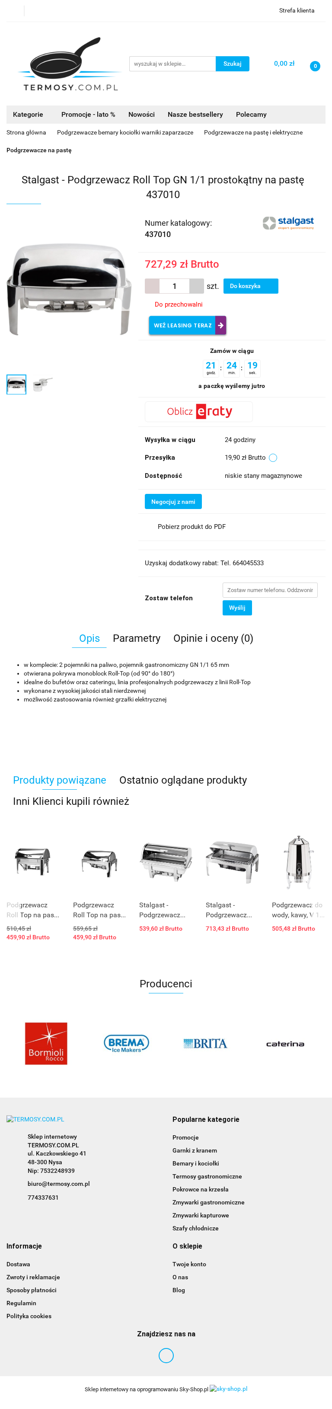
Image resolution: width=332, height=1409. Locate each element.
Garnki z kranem (194, 1150)
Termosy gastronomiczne (207, 1176)
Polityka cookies (28, 1316)
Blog (178, 1290)
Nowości (141, 114)
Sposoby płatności (31, 1290)
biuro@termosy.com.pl (59, 1183)
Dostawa (18, 1264)
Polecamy (251, 114)
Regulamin (21, 1303)
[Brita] (206, 1043)
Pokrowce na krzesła (200, 1189)
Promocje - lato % (88, 114)
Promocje (185, 1137)
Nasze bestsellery (195, 114)
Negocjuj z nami (173, 501)
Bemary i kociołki (195, 1163)
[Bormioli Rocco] (46, 1043)
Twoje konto (189, 1264)
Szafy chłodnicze (195, 1228)
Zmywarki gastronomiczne (208, 1202)
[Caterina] (286, 1043)
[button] (205, 1119)
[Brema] (126, 1043)
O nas (180, 1277)
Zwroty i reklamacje (33, 1277)
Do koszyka (246, 285)
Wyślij (237, 607)
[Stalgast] (289, 222)
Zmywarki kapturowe (200, 1215)
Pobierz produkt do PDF (192, 527)
